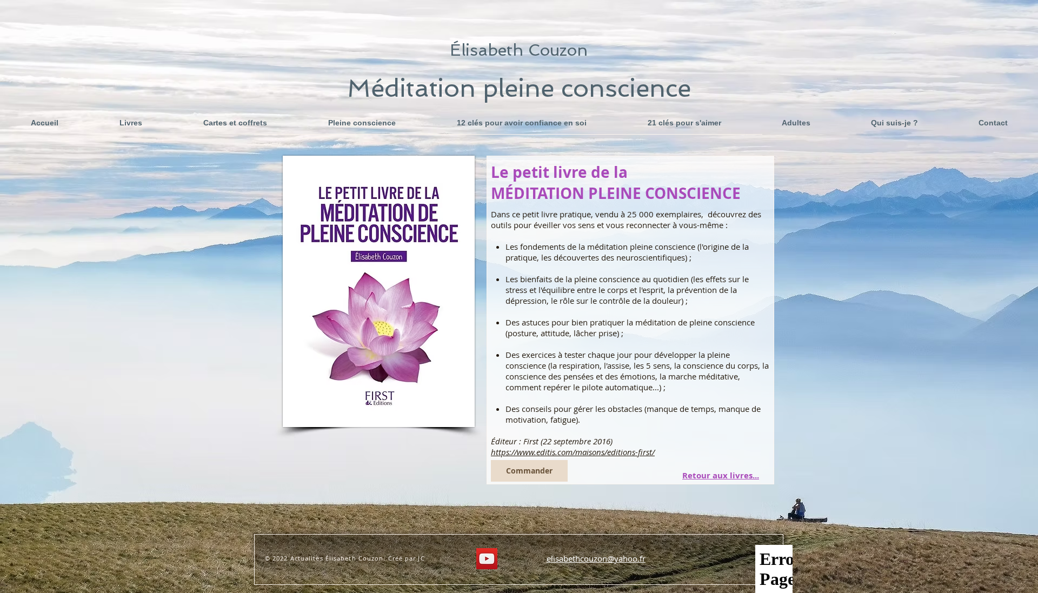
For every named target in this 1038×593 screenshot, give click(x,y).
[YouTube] (486, 558)
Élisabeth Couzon (519, 50)
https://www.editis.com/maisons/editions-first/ (573, 452)
